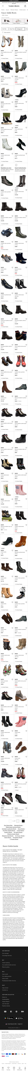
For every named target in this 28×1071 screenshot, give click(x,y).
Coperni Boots (8, 832)
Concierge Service (7, 955)
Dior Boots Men (8, 825)
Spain (23, 1063)
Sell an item (5, 978)
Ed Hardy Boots (18, 832)
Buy (3, 960)
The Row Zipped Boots (9, 830)
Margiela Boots (18, 825)
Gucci (7, 10)
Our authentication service (9, 965)
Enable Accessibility (14, 0)
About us (4, 997)
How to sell (5, 974)
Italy (25, 1063)
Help (3, 985)
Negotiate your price (6, 168)
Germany (19, 1063)
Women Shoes (14, 10)
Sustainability (5, 999)
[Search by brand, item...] (2, 6)
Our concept (5, 953)
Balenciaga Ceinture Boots (13, 827)
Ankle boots (22, 10)
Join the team (5, 1003)
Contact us (5, 990)
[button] (25, 6)
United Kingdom (8, 1063)
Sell (3, 971)
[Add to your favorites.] (12, 51)
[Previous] (10, 821)
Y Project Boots (14, 839)
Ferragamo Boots (17, 837)
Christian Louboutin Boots (9, 829)
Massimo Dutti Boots (7, 836)
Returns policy (6, 967)
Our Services (6, 950)
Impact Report (5, 1001)
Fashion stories (6, 1006)
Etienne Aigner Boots (13, 834)
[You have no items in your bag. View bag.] (25, 6)
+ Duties (19, 401)
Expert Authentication (20, 168)
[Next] (17, 821)
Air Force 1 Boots (19, 836)
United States (14, 1063)
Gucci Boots (21, 829)
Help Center (5, 988)
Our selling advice (6, 976)
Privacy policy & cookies (13, 1027)
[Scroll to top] (23, 821)
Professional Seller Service (9, 980)
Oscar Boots (7, 837)
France (3, 1063)
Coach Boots (20, 830)
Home (2, 10)
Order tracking (6, 962)
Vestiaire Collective (8, 994)
